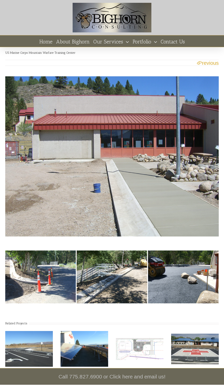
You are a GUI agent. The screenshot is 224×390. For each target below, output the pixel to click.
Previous (208, 63)
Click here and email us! (137, 376)
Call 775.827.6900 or (83, 376)
